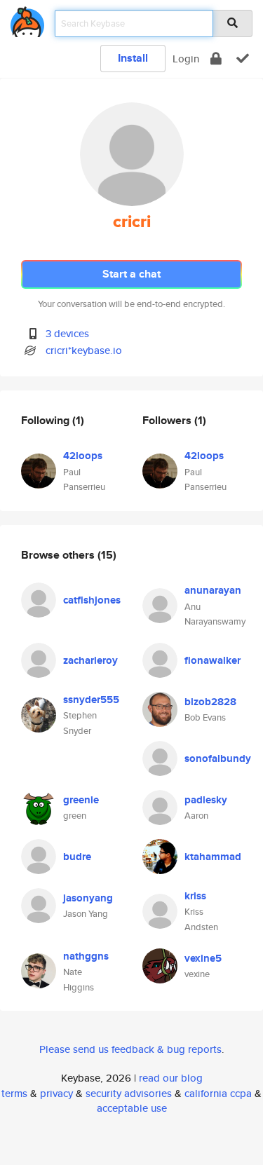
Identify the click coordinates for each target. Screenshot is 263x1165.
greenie (81, 800)
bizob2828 (210, 701)
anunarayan (212, 590)
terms (14, 1093)
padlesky (205, 800)
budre (77, 856)
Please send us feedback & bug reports (130, 1049)
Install (133, 58)
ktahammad (212, 856)
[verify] (242, 58)
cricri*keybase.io (84, 350)
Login (186, 58)
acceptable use (132, 1108)
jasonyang (88, 898)
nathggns (86, 956)
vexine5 (203, 958)
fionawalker (212, 660)
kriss (195, 896)
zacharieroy (90, 660)
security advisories (129, 1093)
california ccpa (218, 1093)
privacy (56, 1093)
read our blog (171, 1077)
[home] (27, 19)
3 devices (67, 333)
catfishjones (92, 600)
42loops (82, 455)
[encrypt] (216, 58)
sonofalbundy (217, 758)
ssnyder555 (91, 699)
